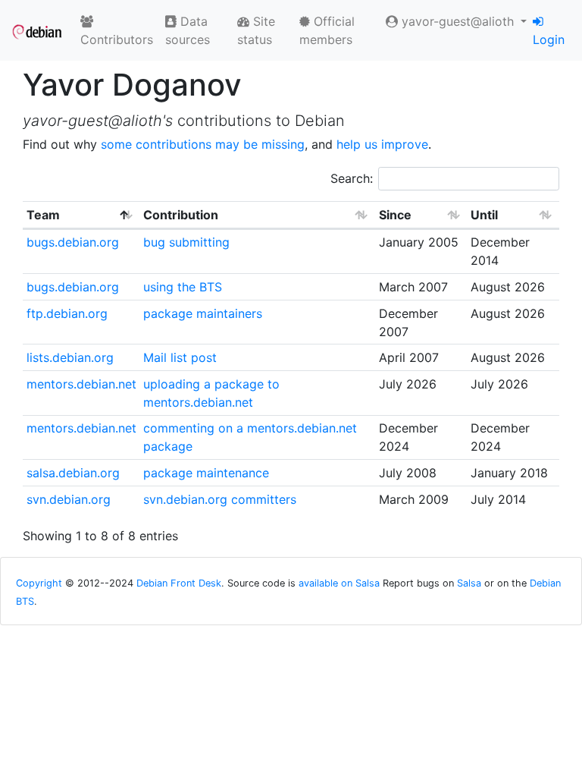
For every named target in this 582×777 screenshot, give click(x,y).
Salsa (469, 583)
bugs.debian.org (73, 242)
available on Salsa (339, 583)
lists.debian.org (70, 357)
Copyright (39, 583)
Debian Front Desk (178, 583)
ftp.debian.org (67, 313)
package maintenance (206, 472)
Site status (256, 30)
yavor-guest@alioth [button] (458, 21)
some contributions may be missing (203, 144)
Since (395, 214)
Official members (327, 30)
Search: (351, 178)
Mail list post (180, 357)
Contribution (180, 214)
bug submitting (186, 242)
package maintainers (202, 313)
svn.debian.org (69, 499)
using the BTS (182, 286)
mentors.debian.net (81, 384)
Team (43, 214)
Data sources (187, 30)
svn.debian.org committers (219, 499)
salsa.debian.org (73, 472)
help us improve (382, 144)
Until (484, 214)
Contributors (116, 39)
